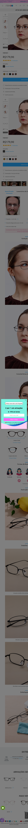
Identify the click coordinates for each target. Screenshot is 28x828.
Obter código (14, 419)
